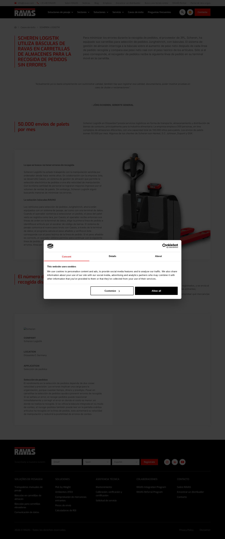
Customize (110, 291)
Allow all (156, 291)
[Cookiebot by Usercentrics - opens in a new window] (164, 246)
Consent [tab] (66, 256)
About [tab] (158, 256)
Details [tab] (112, 256)
